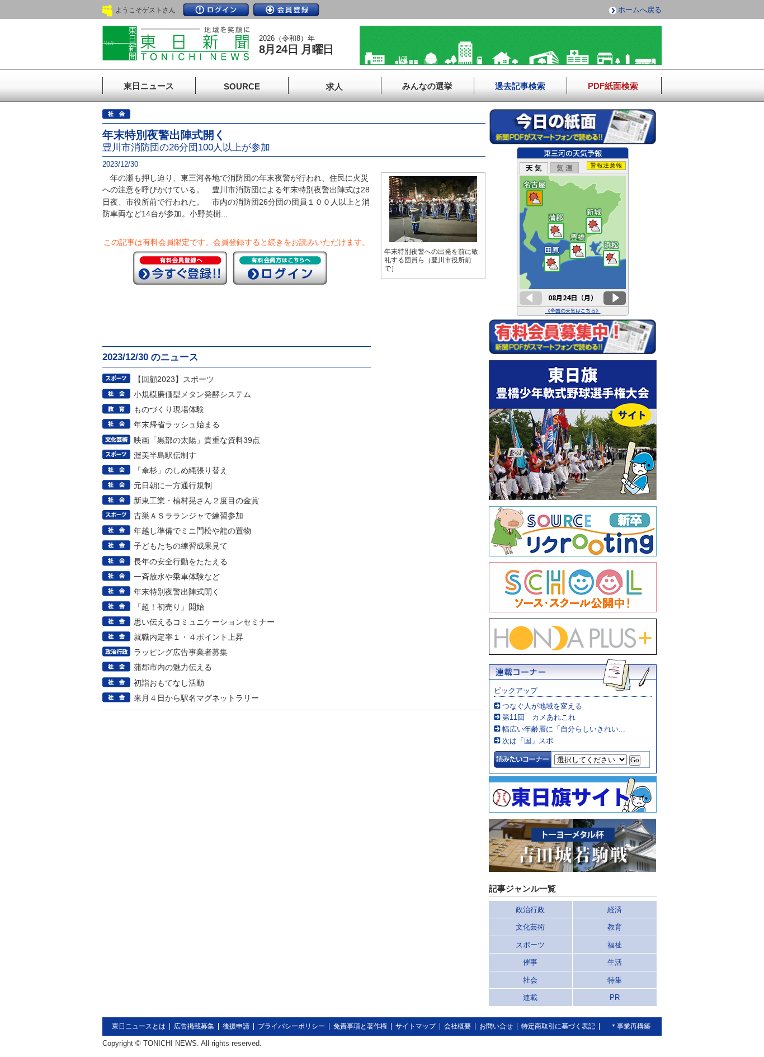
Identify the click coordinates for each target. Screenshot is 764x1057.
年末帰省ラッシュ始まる (177, 424)
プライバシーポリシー (291, 1026)
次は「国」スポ (527, 741)
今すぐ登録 (180, 268)
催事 (530, 962)
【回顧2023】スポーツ (174, 379)
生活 (614, 962)
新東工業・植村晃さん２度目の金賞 (196, 500)
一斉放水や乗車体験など (177, 576)
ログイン (216, 9)
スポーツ (530, 945)
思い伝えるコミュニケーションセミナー (204, 621)
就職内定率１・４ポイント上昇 (188, 637)
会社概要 (457, 1026)
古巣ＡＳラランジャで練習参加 (188, 515)
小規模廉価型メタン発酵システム (192, 394)
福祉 (614, 945)
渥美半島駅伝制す (165, 455)
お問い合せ (496, 1026)
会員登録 (286, 9)
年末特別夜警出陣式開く (177, 591)
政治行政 (530, 909)
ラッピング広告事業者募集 (181, 652)
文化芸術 (530, 927)
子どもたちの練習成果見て (181, 545)
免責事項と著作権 (360, 1026)
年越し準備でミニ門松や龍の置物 (192, 530)
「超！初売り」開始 (169, 606)
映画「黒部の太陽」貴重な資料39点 (197, 440)
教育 (614, 927)
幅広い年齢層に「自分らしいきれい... (563, 729)
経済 (614, 909)
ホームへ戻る (640, 10)
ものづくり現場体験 (169, 409)
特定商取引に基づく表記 (558, 1026)
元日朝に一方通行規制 (173, 485)
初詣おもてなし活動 (169, 682)
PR (615, 997)
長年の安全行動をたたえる (181, 561)
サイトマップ (415, 1026)
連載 (530, 997)
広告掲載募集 (194, 1026)
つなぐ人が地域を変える (542, 706)
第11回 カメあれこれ (539, 717)
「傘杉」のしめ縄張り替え (181, 470)
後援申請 (236, 1026)
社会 (530, 980)
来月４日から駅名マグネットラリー (196, 697)
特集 (614, 980)
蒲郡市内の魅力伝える (173, 667)
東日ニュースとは (139, 1026)
